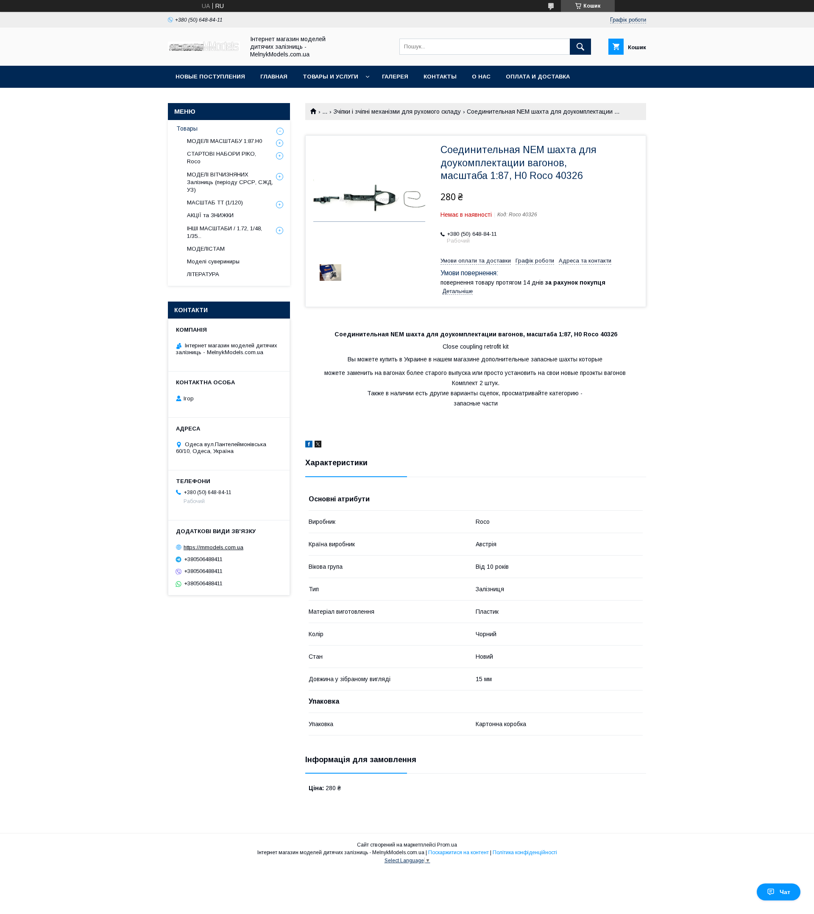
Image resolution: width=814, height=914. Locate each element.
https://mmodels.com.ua (213, 547)
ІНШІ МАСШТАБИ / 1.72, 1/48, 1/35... (224, 232)
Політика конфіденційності (525, 852)
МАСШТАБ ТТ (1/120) (215, 202)
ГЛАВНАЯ (273, 76)
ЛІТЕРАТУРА (203, 274)
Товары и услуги (330, 76)
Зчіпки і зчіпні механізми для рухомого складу (397, 111)
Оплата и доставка (538, 76)
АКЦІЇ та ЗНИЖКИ (210, 215)
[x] (318, 445)
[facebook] (308, 445)
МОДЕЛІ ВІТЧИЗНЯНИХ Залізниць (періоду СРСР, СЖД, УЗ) (230, 182)
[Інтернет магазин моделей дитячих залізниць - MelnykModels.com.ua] (204, 48)
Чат (785, 892)
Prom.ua (447, 845)
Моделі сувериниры (213, 261)
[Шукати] (580, 47)
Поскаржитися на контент (458, 852)
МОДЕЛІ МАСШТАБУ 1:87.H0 (224, 141)
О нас (481, 76)
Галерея (395, 76)
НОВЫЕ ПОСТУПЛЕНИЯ (210, 76)
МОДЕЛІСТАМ (206, 249)
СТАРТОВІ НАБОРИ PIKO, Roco (221, 158)
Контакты (440, 76)
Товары (187, 128)
